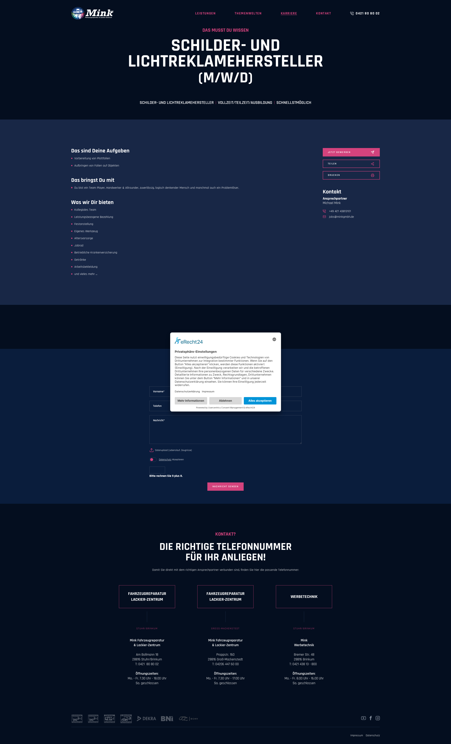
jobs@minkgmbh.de (341, 217)
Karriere (289, 13)
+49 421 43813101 (340, 211)
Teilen (332, 163)
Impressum (356, 735)
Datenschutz (165, 459)
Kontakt (323, 13)
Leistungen (205, 13)
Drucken (334, 175)
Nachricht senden (225, 486)
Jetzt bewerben (339, 152)
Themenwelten (248, 13)
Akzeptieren (171, 459)
